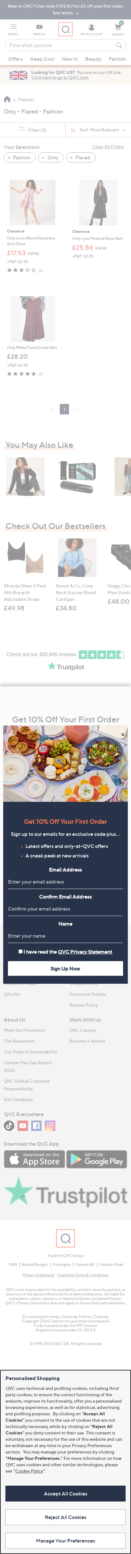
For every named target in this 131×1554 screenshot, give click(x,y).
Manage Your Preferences (65, 1540)
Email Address (65, 869)
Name (65, 923)
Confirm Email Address (65, 896)
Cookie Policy (29, 1471)
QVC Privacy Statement (85, 951)
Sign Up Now (65, 968)
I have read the (68, 951)
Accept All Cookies (65, 1493)
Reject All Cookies (65, 1517)
